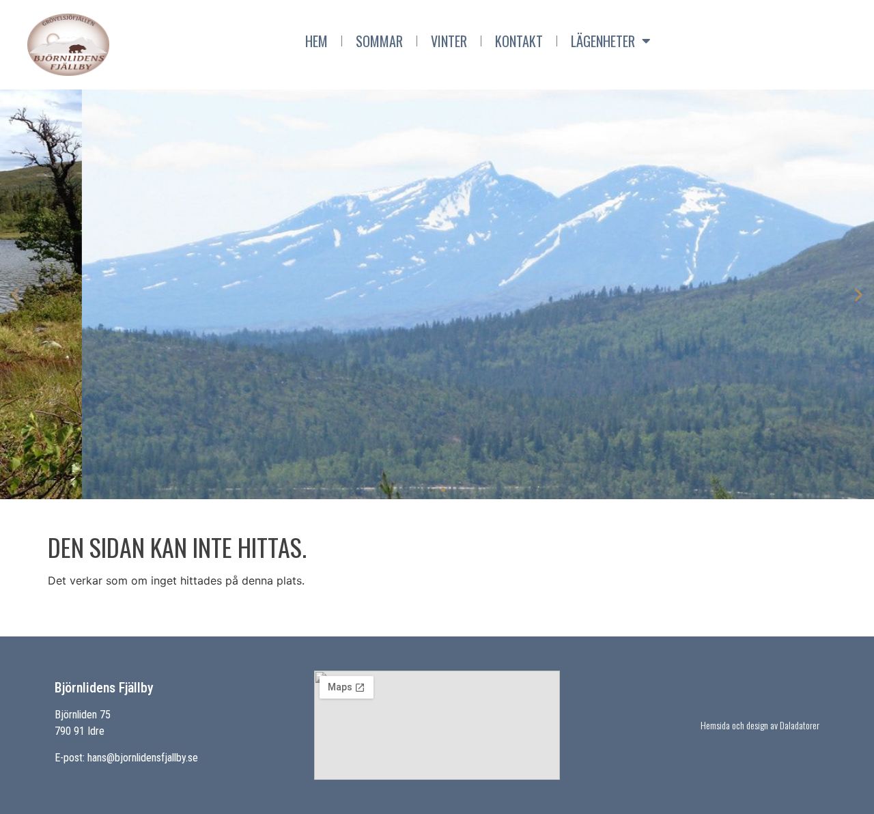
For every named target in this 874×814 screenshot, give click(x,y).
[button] (431, 490)
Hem (316, 41)
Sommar (379, 41)
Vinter (449, 41)
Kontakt (519, 41)
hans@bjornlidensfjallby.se (142, 757)
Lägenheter (603, 41)
